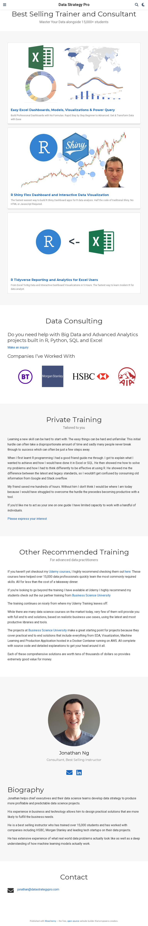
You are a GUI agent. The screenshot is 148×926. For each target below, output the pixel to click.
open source (73, 921)
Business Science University (91, 595)
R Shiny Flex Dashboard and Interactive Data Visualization (60, 195)
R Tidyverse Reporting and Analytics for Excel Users (54, 280)
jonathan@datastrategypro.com (38, 889)
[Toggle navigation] (4, 4)
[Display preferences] (143, 5)
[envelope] (69, 774)
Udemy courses (59, 571)
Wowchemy (50, 921)
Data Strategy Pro (74, 5)
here (128, 571)
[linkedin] (79, 774)
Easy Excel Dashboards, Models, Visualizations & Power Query (63, 110)
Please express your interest (27, 519)
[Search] (136, 5)
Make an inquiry (18, 347)
